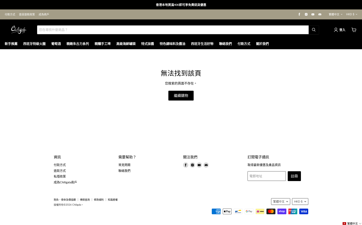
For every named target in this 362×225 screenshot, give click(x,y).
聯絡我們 (225, 44)
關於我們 (262, 44)
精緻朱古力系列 (78, 44)
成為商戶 (44, 14)
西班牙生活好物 (202, 44)
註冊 (294, 176)
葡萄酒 (56, 44)
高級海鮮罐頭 (126, 44)
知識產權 (113, 199)
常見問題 (124, 165)
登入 (342, 29)
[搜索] (314, 29)
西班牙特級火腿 (34, 44)
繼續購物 (181, 95)
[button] (352, 223)
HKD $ (350, 14)
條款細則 (99, 199)
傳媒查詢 (85, 199)
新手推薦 (11, 44)
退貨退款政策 (27, 14)
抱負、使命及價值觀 (65, 199)
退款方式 (60, 170)
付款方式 (10, 14)
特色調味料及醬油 (172, 44)
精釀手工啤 (103, 44)
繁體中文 (334, 14)
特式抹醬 (147, 44)
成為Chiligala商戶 (65, 182)
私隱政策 (60, 176)
